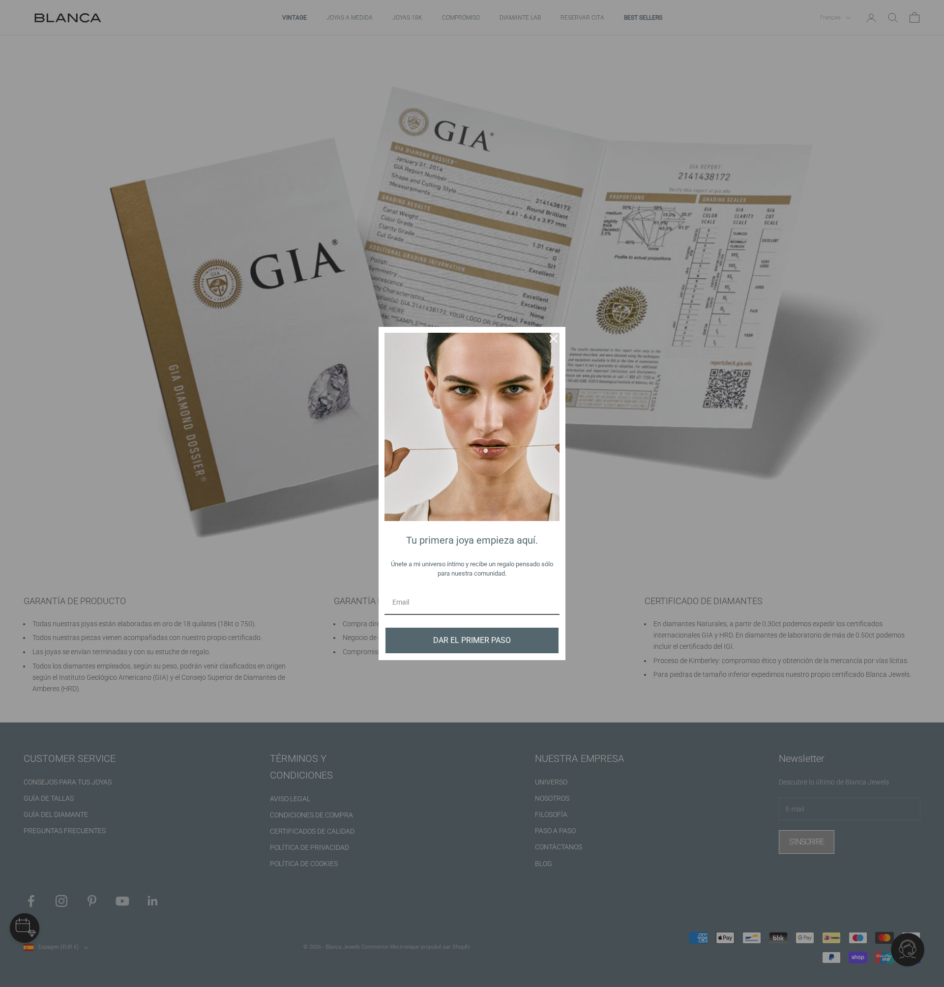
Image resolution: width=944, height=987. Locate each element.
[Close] (553, 338)
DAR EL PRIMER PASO (472, 640)
